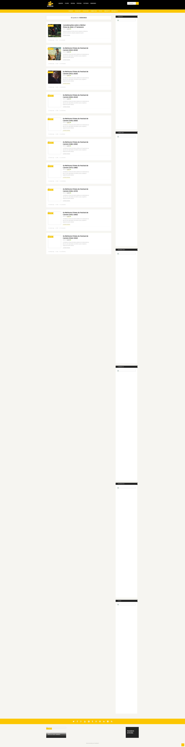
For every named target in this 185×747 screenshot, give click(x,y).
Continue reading (66, 35)
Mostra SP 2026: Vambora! (54, 734)
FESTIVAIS (86, 3)
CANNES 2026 (94, 11)
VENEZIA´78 (106, 11)
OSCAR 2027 (78, 11)
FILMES (67, 3)
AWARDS (61, 3)
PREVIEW (79, 3)
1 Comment (62, 134)
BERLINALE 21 (115, 11)
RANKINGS (93, 3)
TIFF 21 (100, 11)
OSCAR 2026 (86, 11)
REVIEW (73, 3)
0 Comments (62, 40)
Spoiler (68, 29)
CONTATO (71, 11)
